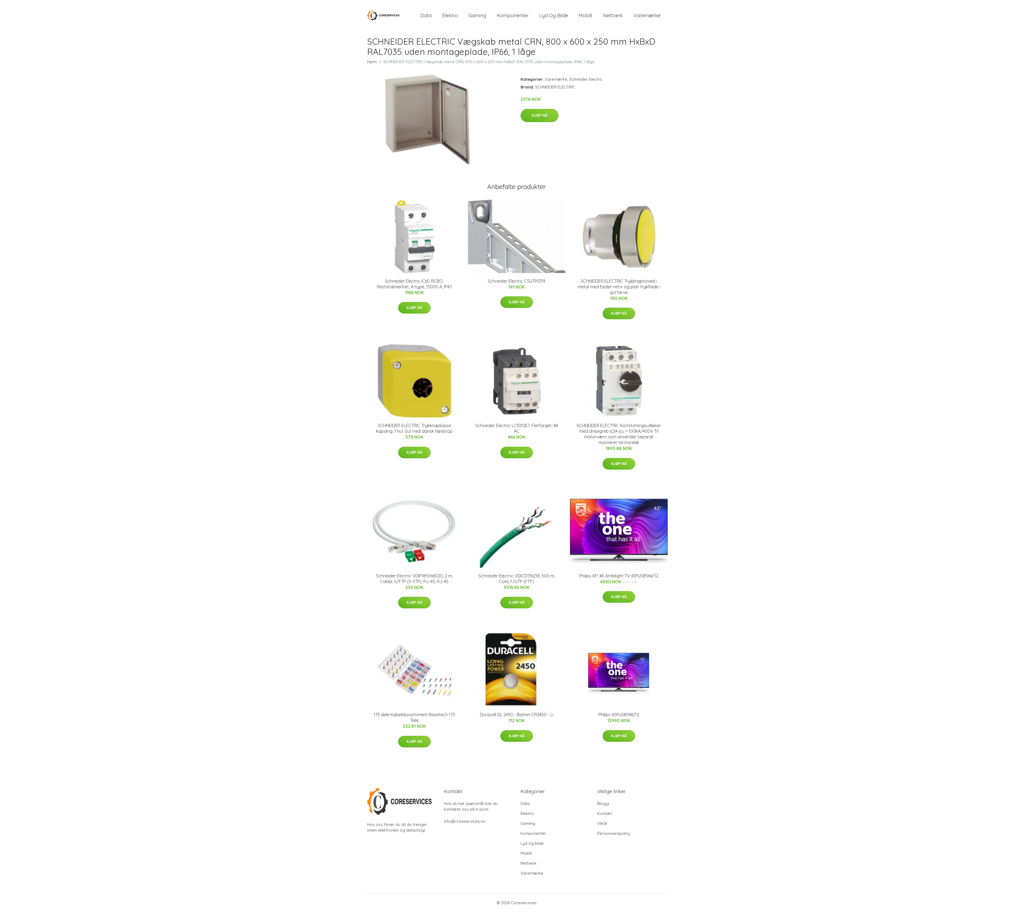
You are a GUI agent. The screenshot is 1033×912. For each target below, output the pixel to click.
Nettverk (613, 15)
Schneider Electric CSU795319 (516, 281)
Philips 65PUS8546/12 (619, 714)
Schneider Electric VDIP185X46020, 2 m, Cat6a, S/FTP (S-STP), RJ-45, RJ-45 (414, 578)
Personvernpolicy (613, 833)
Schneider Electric (585, 79)
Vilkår (602, 823)
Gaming (477, 15)
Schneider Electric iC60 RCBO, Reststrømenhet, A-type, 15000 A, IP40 (414, 283)
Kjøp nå (539, 115)
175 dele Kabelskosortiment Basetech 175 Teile (414, 717)
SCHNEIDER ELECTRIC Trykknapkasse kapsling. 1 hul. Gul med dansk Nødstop (414, 428)
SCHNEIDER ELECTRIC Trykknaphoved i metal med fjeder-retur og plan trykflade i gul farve (619, 286)
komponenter (513, 15)
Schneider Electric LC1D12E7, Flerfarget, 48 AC (516, 428)
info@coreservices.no (465, 821)
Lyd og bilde (553, 15)
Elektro (450, 15)
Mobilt (585, 15)
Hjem (372, 61)
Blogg (603, 803)
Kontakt (604, 813)
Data (425, 15)
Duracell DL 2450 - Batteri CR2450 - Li (516, 714)
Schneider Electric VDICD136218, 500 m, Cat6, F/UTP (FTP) (516, 578)
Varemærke (647, 15)
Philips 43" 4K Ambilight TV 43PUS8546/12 (618, 576)
